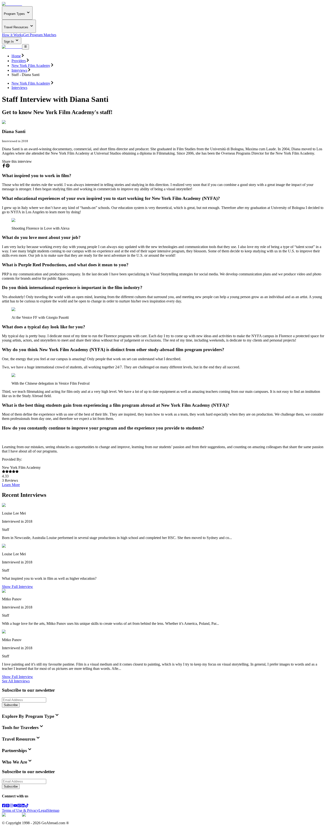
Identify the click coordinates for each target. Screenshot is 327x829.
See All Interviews (16, 681)
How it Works (12, 35)
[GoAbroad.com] (12, 4)
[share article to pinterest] (8, 166)
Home (16, 56)
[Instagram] (11, 806)
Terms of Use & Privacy (20, 810)
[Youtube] (15, 806)
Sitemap (53, 810)
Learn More (11, 485)
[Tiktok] (27, 806)
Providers (18, 61)
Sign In (9, 41)
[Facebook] (4, 806)
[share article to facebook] (4, 166)
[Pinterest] (19, 806)
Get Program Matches (39, 35)
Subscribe (11, 705)
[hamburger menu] (25, 46)
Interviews (19, 70)
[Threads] (8, 806)
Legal (43, 810)
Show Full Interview (17, 587)
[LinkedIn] (23, 806)
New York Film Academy (30, 66)
